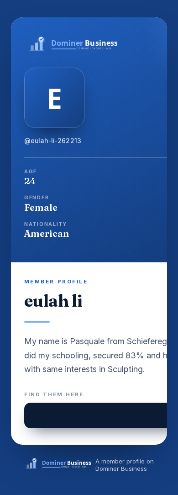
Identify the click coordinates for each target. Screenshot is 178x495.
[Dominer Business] (56, 464)
